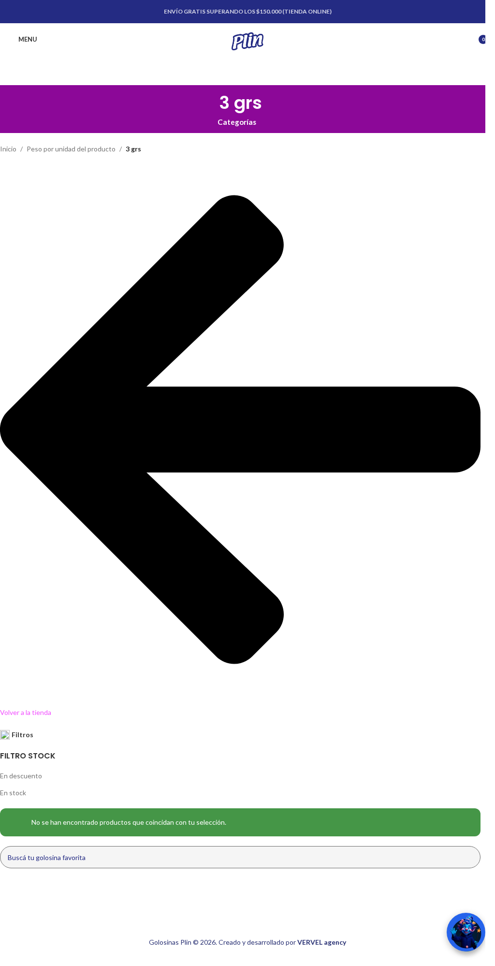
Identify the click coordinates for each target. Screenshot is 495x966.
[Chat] (466, 932)
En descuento (21, 776)
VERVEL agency (321, 942)
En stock (13, 792)
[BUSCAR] (469, 857)
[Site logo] (247, 38)
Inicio (8, 149)
